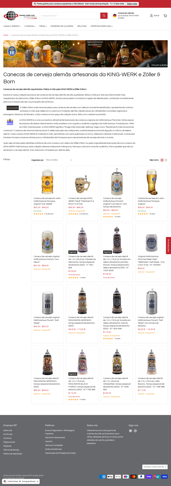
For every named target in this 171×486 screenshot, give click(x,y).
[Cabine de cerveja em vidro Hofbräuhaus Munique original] (151, 182)
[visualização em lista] (166, 160)
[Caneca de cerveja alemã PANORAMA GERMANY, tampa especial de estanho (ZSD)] (82, 301)
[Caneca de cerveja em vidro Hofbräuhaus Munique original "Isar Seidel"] (47, 182)
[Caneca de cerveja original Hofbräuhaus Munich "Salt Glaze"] (47, 301)
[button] (168, 245)
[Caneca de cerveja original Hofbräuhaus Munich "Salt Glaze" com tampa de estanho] (151, 301)
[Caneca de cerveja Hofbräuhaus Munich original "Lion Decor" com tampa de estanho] (117, 182)
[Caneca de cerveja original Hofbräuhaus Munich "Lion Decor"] (47, 240)
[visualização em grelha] (162, 160)
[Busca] (104, 16)
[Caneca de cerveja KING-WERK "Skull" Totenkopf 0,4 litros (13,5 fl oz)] (82, 182)
